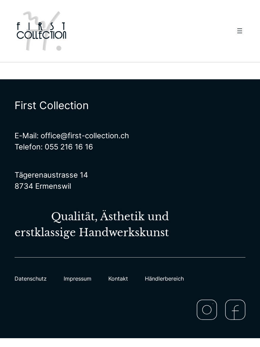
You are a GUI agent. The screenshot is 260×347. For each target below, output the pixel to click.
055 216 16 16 (69, 146)
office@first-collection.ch (85, 135)
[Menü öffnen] (240, 31)
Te (19, 146)
